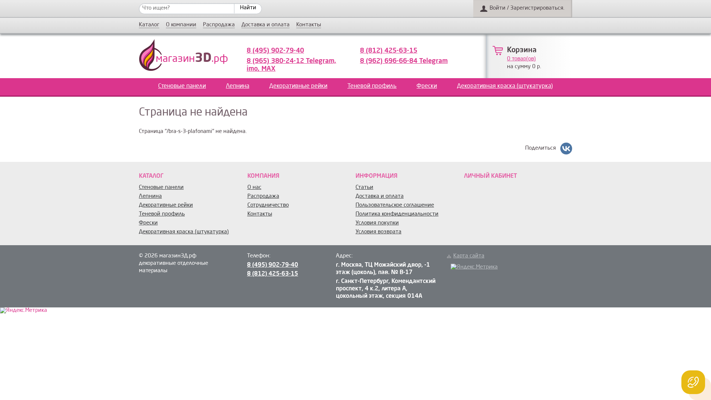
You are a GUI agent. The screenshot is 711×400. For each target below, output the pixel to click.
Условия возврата (378, 232)
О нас (254, 187)
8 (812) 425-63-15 (388, 50)
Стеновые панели (182, 86)
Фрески (427, 86)
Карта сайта (468, 256)
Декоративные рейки (298, 86)
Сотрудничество (268, 205)
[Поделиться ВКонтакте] (566, 148)
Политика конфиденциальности (397, 214)
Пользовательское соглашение (395, 205)
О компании (181, 25)
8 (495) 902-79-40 (275, 50)
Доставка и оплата (265, 25)
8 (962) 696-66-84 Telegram (404, 61)
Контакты (308, 25)
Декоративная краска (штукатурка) (505, 86)
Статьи (364, 187)
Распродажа (219, 25)
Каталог (149, 25)
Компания (263, 176)
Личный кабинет (490, 176)
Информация (376, 176)
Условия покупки (377, 223)
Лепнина (237, 86)
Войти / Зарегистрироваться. (527, 8)
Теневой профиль (372, 86)
